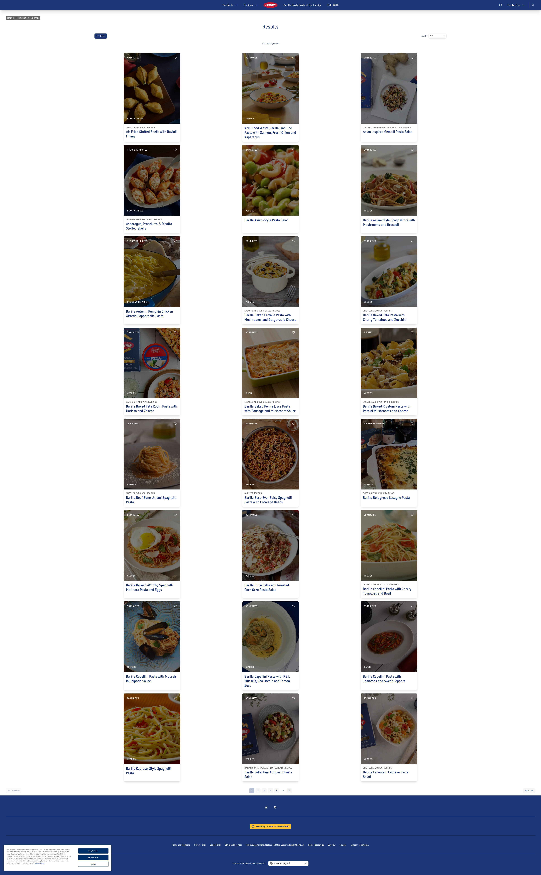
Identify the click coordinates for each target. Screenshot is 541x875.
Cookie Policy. (40, 863)
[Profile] (533, 5)
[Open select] (444, 36)
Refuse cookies (93, 857)
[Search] (500, 5)
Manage (343, 845)
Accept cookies (93, 851)
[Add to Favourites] (175, 57)
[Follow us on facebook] (275, 807)
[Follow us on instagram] (266, 807)
